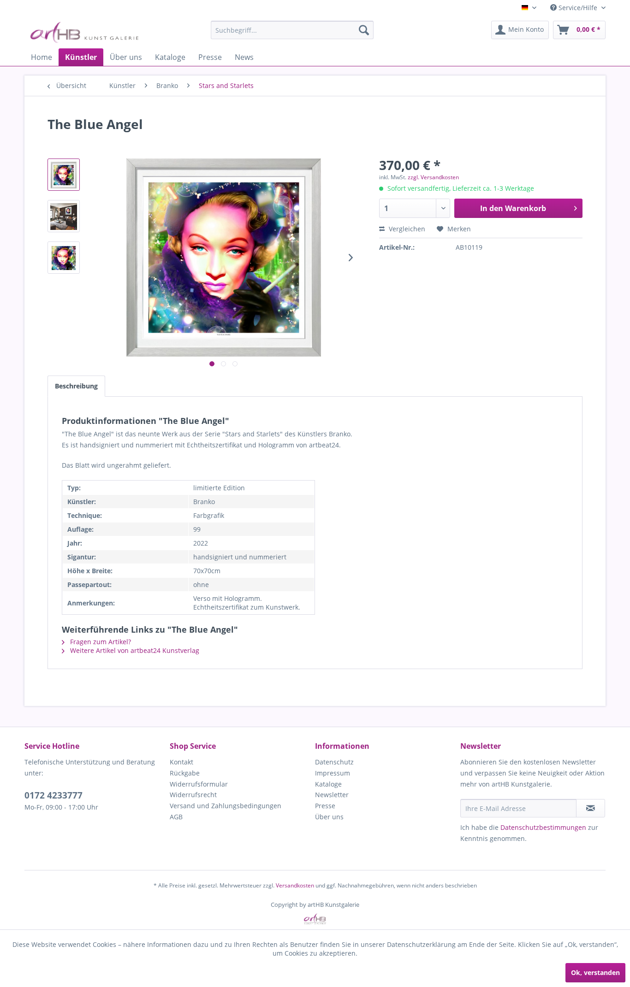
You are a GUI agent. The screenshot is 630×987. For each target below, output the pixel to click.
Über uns (329, 816)
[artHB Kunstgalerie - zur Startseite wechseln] (84, 32)
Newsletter (332, 794)
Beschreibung (76, 386)
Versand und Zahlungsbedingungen (225, 805)
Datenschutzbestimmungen (543, 827)
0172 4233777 (53, 795)
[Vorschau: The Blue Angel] (64, 175)
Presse (325, 805)
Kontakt (181, 762)
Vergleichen (406, 228)
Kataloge (328, 784)
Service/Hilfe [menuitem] (578, 7)
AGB (176, 816)
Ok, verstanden (595, 972)
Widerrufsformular (199, 784)
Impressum (332, 773)
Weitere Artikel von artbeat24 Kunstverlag (133, 650)
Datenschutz (334, 762)
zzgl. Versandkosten (433, 177)
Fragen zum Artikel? (99, 641)
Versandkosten (295, 885)
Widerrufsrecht (193, 794)
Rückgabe (185, 773)
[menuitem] (292, 30)
